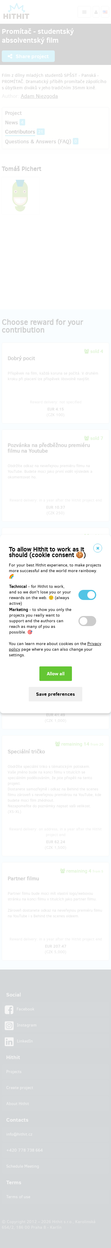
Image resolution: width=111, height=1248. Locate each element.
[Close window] (97, 548)
